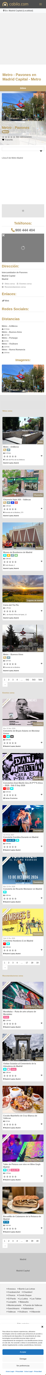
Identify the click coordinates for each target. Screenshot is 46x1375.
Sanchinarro (13, 1308)
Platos (40, 1111)
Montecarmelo (14, 1305)
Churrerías (38, 495)
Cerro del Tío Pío (11, 605)
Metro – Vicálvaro (10, 344)
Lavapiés (11, 1302)
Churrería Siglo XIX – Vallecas (17, 500)
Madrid (23, 1259)
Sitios (23, 88)
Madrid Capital (23, 1271)
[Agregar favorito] (42, 456)
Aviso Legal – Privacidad (14, 1371)
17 (27, 963)
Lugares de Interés (35, 600)
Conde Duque (25, 1295)
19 (37, 963)
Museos (39, 548)
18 (32, 963)
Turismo (39, 1059)
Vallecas (11, 1312)
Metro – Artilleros (10, 326)
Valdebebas (28, 1308)
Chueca (11, 1295)
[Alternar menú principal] (41, 4)
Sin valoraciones (24, 137)
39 (32, 1241)
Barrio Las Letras (26, 1289)
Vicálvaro (23, 1312)
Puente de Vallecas (33, 1305)
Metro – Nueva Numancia (13, 350)
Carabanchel (13, 1292)
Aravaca (11, 1289)
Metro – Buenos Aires (12, 332)
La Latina (23, 1299)
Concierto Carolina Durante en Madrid (20, 837)
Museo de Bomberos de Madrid (17, 552)
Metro (5, 132)
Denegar (23, 1359)
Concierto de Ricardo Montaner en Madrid (22, 889)
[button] (42, 1326)
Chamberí (27, 1292)
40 (37, 1241)
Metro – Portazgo (10, 338)
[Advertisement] (23, 38)
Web (7, 301)
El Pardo (11, 1299)
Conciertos (38, 724)
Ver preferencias (23, 1366)
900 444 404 (25, 230)
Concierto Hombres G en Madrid (18, 941)
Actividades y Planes (34, 1007)
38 (27, 1241)
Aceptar (23, 1352)
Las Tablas (36, 1299)
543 (33, 680)
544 (40, 680)
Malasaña (24, 1302)
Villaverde (35, 1312)
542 (27, 680)
